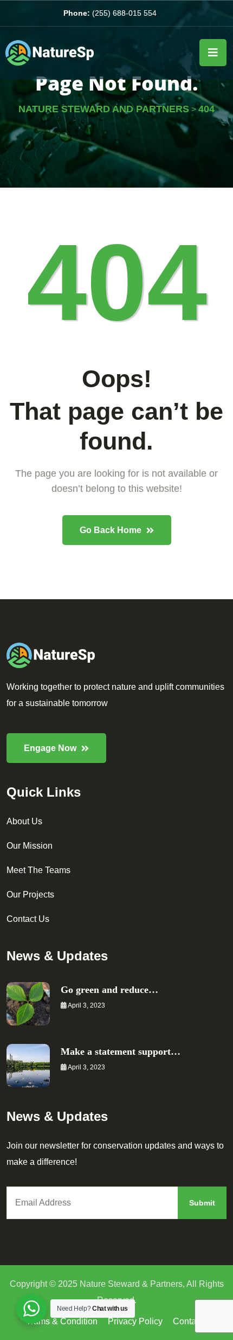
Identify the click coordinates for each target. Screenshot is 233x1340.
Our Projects (30, 894)
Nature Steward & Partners (131, 1283)
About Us (24, 821)
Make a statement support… (120, 1051)
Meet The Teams (38, 870)
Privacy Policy (135, 1321)
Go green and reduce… (109, 989)
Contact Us (28, 919)
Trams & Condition (62, 1321)
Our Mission (30, 845)
